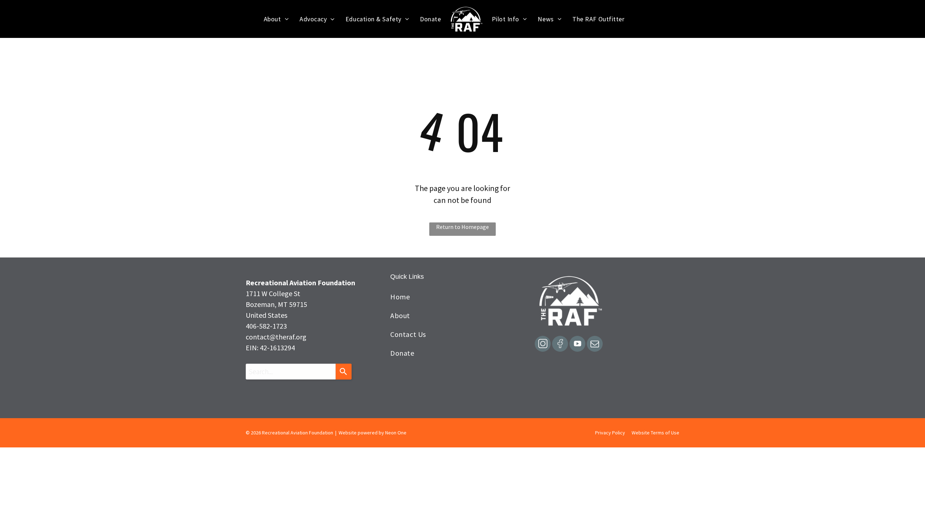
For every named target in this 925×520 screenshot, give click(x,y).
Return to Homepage (462, 226)
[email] (595, 345)
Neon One (395, 432)
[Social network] (543, 345)
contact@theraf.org (276, 336)
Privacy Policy (610, 432)
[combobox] (291, 372)
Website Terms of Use (655, 432)
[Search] (344, 372)
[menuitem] (276, 19)
